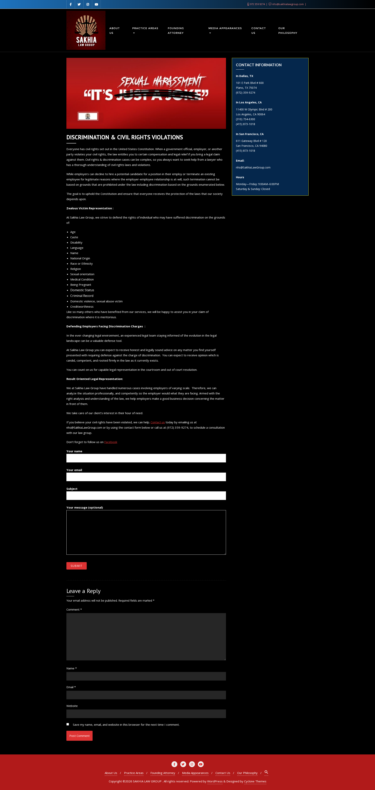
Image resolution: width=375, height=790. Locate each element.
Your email (74, 470)
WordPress (215, 781)
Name (71, 668)
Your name (74, 451)
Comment (74, 609)
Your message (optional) (84, 507)
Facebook (110, 442)
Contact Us (222, 773)
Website (72, 706)
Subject (72, 489)
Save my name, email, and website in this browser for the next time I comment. (126, 724)
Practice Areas (134, 773)
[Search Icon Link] (266, 773)
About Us (111, 773)
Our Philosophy (247, 773)
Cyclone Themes (255, 781)
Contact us (158, 422)
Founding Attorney (162, 773)
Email (71, 687)
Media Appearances (195, 773)
